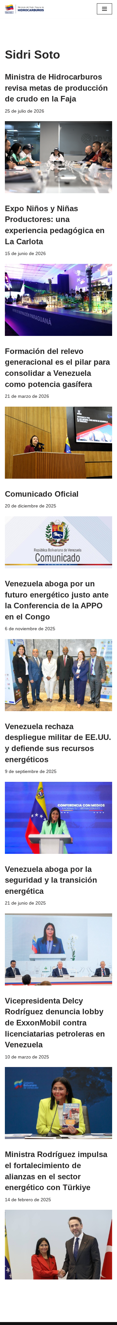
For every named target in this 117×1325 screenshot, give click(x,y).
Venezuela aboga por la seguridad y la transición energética (51, 880)
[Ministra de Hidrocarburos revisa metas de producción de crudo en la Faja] (58, 157)
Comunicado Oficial (42, 493)
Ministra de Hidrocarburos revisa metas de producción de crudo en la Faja (56, 87)
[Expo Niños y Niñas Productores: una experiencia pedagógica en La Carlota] (58, 300)
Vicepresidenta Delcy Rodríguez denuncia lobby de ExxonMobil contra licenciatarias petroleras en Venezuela (55, 1022)
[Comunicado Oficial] (58, 542)
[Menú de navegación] (104, 8)
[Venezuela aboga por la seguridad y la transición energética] (58, 949)
